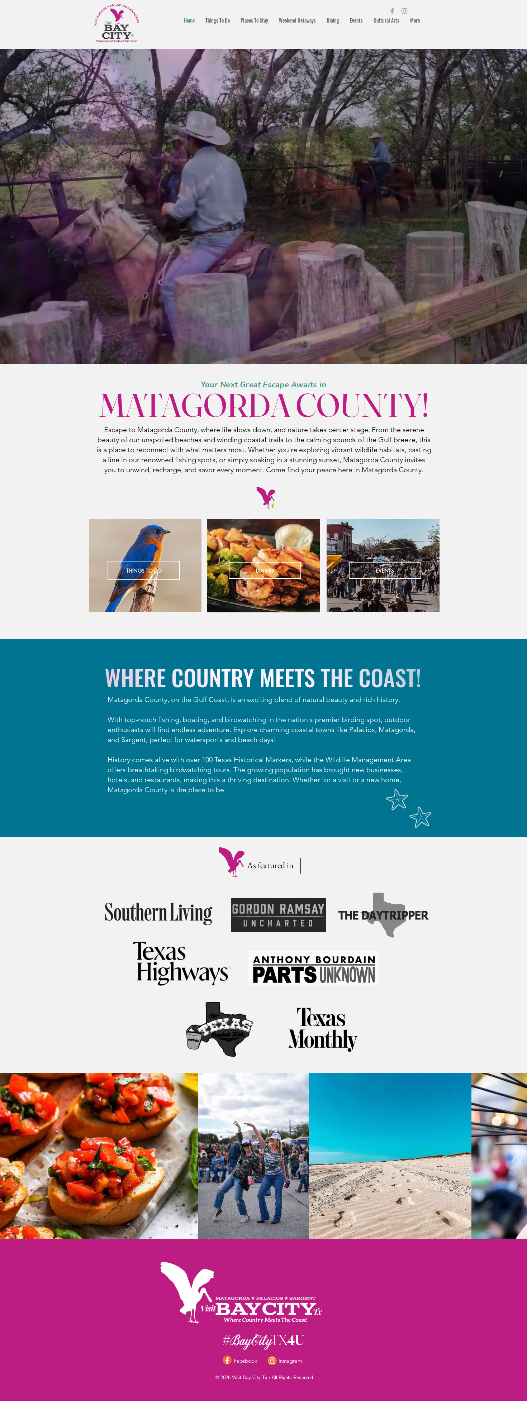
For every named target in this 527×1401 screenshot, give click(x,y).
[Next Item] (515, 1156)
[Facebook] (392, 11)
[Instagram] (404, 11)
